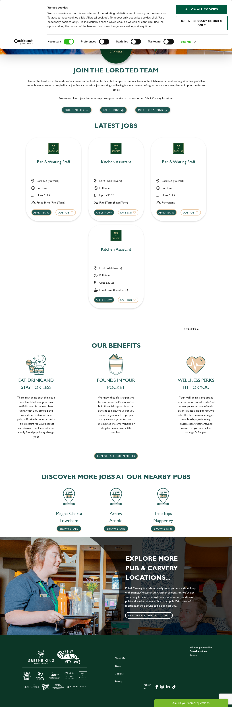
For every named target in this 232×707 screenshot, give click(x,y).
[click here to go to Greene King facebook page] (156, 686)
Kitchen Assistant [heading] (116, 162)
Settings (186, 41)
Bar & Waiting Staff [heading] (53, 162)
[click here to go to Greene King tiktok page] (173, 686)
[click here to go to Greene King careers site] (55, 669)
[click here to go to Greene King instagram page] (161, 686)
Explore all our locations (149, 615)
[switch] (104, 41)
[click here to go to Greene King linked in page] (167, 686)
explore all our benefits (116, 456)
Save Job (64, 212)
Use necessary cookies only (201, 23)
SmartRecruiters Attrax (198, 653)
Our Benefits (74, 110)
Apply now (41, 212)
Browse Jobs (69, 529)
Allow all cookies (201, 9)
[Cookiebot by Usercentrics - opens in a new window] (23, 41)
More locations (150, 110)
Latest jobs (111, 110)
